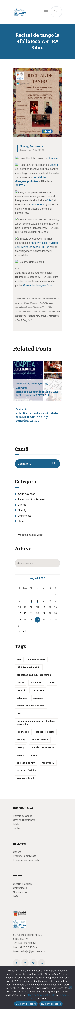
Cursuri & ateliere (23, 884)
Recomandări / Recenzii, (28, 383)
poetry (20, 747)
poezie (21, 755)
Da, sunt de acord (26, 1003)
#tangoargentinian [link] (26, 181)
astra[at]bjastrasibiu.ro (33, 951)
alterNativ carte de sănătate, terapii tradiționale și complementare (37, 416)
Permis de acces (22, 815)
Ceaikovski (36, 682)
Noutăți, (44, 383)
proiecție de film (26, 762)
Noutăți (24, 146)
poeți (34, 755)
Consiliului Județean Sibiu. (37, 285)
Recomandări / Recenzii (31, 499)
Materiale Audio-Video (30, 534)
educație (22, 698)
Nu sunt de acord (51, 1003)
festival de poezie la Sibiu (31, 705)
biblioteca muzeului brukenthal (34, 675)
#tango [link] (54, 164)
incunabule (23, 732)
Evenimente (36, 146)
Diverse (22, 504)
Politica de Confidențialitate (40, 995)
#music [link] (53, 158)
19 (31, 613)
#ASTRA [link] (20, 185)
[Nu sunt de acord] (70, 987)
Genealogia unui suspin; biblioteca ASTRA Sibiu (36, 723)
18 (25, 613)
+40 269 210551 (27, 943)
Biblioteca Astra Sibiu (28, 667)
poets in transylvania (42, 747)
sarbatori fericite (26, 770)
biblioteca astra (37, 659)
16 (55, 607)
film (19, 713)
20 (37, 613)
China (52, 682)
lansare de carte (45, 732)
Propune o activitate (24, 856)
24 (19, 619)
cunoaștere (37, 690)
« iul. (23, 631)
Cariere (22, 521)
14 (44, 607)
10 (19, 607)
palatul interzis (40, 739)
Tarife (16, 828)
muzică (21, 739)
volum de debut (25, 778)
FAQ (15, 896)
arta (19, 659)
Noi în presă (20, 892)
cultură (21, 690)
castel (20, 682)
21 (44, 613)
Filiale (16, 824)
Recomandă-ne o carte (26, 860)
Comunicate (20, 887)
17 (19, 613)
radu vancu (48, 762)
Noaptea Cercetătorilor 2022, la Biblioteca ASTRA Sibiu (37, 393)
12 (31, 607)
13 (37, 607)
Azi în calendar (26, 494)
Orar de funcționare (24, 820)
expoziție (38, 698)
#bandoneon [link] (38, 204)
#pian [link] (49, 200)
